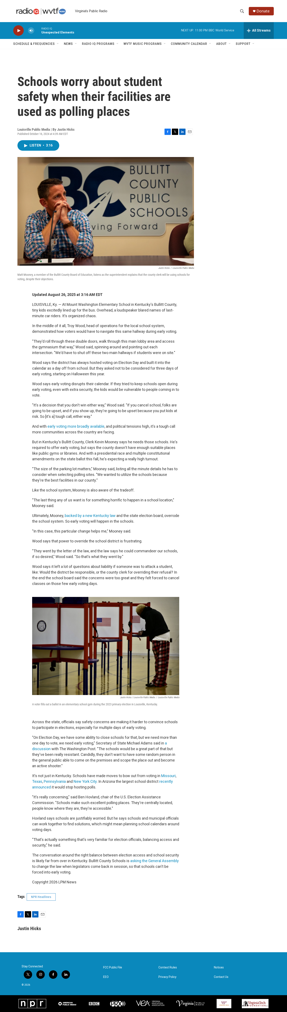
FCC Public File (112, 967)
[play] (18, 30)
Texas (37, 781)
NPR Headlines (41, 897)
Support (243, 43)
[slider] (37, 30)
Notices (219, 967)
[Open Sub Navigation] (58, 43)
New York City (85, 781)
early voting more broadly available (75, 426)
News (68, 43)
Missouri (168, 776)
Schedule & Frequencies (34, 43)
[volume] (31, 30)
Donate (263, 11)
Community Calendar (189, 43)
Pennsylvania (55, 781)
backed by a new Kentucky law (90, 515)
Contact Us (221, 977)
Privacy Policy (167, 977)
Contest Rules (167, 967)
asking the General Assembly (154, 861)
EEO (106, 977)
